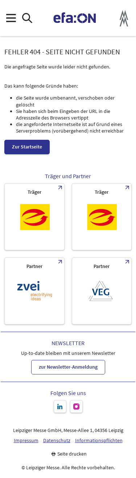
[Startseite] (75, 18)
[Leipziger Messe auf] (60, 406)
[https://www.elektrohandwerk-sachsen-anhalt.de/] (102, 217)
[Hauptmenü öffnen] (10, 18)
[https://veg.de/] (102, 291)
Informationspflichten (99, 440)
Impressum (26, 440)
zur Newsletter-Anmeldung (68, 367)
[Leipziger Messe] (124, 18)
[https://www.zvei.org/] (34, 291)
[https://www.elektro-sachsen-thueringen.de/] (34, 217)
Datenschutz (56, 440)
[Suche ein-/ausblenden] (27, 18)
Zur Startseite (27, 146)
